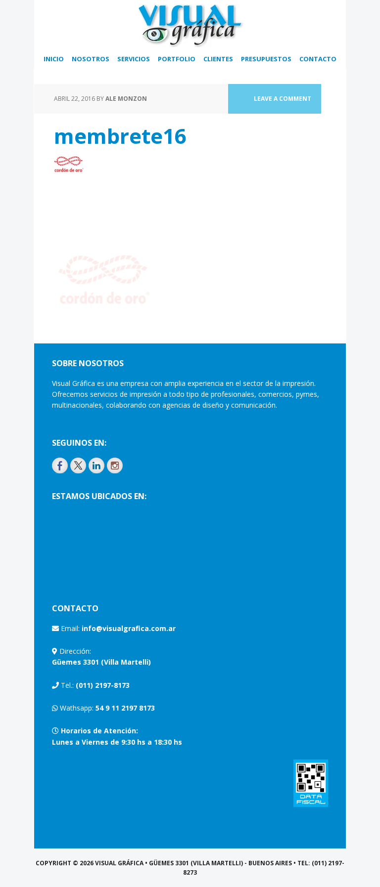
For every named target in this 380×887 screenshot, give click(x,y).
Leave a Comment (282, 98)
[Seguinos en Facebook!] (60, 465)
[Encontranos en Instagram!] (115, 465)
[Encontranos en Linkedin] (96, 465)
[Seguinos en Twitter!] (78, 465)
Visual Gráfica (190, 24)
